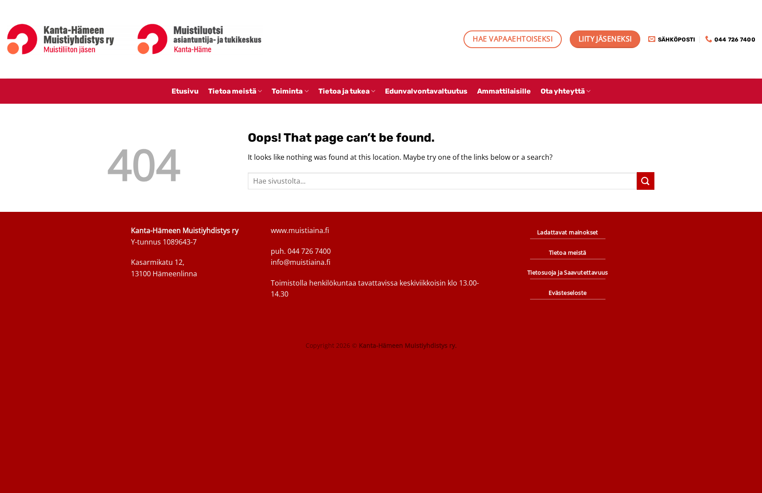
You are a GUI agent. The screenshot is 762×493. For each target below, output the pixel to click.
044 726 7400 (309, 251)
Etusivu (185, 91)
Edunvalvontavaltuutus (426, 91)
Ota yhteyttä (563, 91)
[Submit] (645, 180)
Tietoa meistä (232, 91)
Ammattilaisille (504, 91)
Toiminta (287, 91)
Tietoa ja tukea (344, 91)
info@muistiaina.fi (300, 262)
